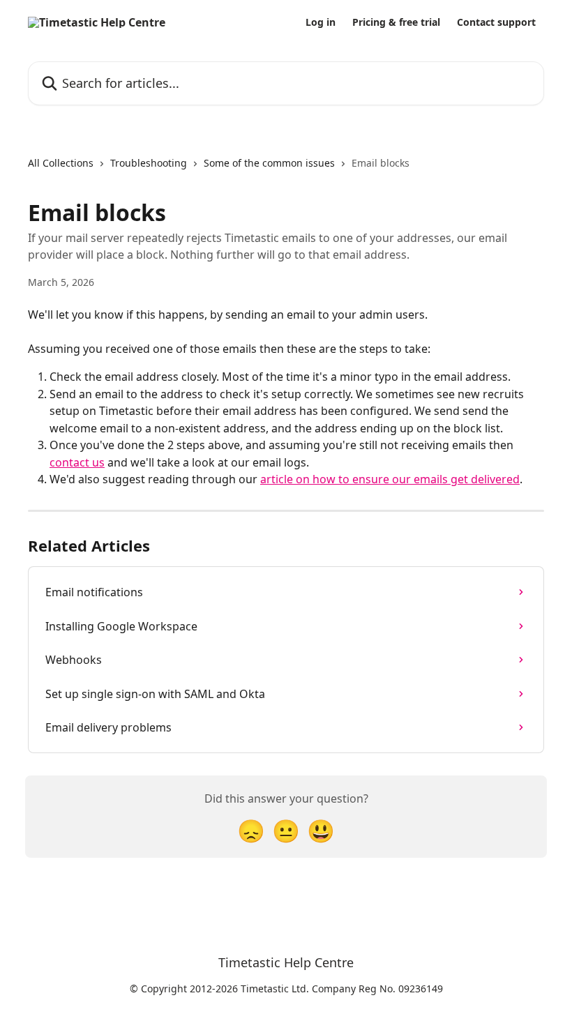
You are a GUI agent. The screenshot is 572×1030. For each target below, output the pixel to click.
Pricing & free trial (396, 22)
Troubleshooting (148, 162)
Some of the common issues (269, 162)
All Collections (60, 162)
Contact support (496, 22)
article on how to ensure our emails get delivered (390, 479)
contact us (77, 462)
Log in (321, 22)
